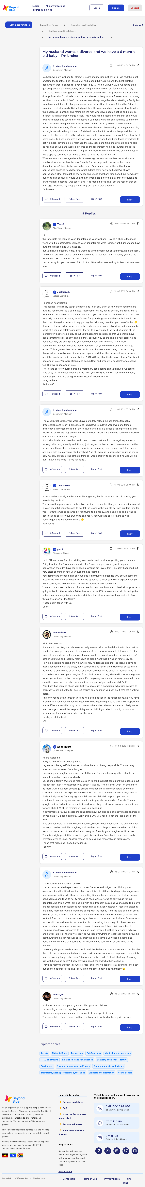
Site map (127, 1180)
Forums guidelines (42, 9)
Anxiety (44, 1053)
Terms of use (89, 1178)
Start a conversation (20, 25)
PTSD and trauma (49, 1059)
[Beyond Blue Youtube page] (107, 1156)
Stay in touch (65, 1171)
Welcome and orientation (101, 1072)
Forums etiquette (72, 1124)
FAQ (65, 1108)
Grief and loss (94, 1053)
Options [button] (137, 25)
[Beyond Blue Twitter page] (125, 1156)
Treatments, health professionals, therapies (63, 1072)
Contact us (69, 1178)
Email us (111, 1136)
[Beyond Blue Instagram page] (116, 1156)
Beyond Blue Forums (15, 8)
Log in (97, 8)
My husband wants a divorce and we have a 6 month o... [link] (76, 37)
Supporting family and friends (109, 1066)
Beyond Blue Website (14, 1099)
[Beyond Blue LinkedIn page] (134, 1156)
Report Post (96, 199)
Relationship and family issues (62, 31)
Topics (35, 6)
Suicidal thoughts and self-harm (73, 1066)
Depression (77, 1053)
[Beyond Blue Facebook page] (98, 1156)
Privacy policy (112, 1178)
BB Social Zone (59, 1053)
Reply (130, 199)
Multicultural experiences (118, 1053)
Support (135, 8)
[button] (46, 199)
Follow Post (74, 199)
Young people (125, 1072)
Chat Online (114, 1121)
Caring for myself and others (84, 25)
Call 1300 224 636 (117, 1106)
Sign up (116, 8)
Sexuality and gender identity (111, 1059)
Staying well (47, 1066)
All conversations (55, 6)
